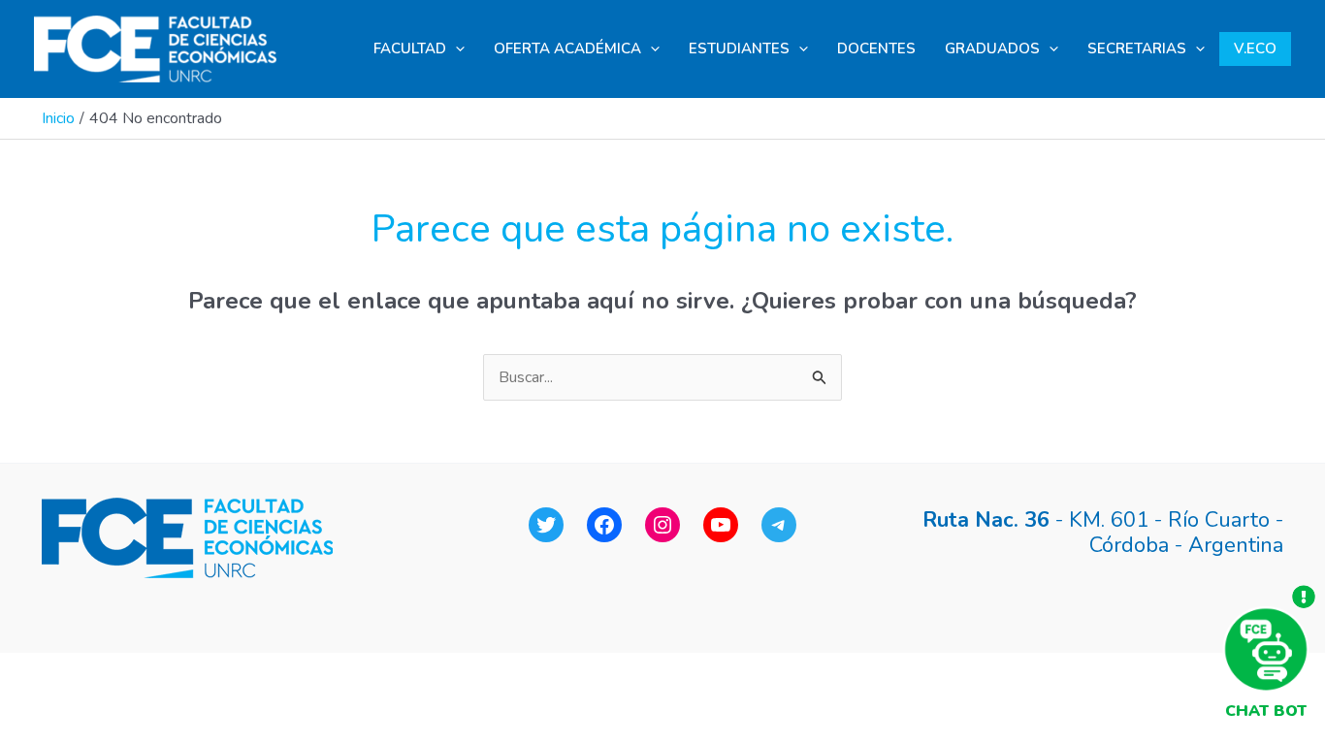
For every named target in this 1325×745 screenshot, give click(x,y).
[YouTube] (720, 524)
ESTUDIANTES (739, 48)
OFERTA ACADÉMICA (567, 48)
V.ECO (1255, 48)
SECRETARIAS (1136, 48)
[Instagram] (662, 524)
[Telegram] (778, 524)
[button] (455, 49)
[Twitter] (546, 524)
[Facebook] (604, 524)
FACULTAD (409, 48)
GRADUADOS (992, 48)
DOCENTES (876, 48)
